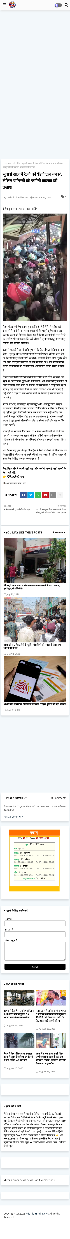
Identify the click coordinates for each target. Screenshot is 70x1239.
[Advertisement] (35, 49)
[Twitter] (30, 495)
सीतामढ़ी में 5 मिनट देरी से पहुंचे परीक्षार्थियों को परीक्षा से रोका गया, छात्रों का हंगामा (33, 646)
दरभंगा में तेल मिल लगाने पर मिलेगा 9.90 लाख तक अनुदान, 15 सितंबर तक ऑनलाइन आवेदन (19, 1014)
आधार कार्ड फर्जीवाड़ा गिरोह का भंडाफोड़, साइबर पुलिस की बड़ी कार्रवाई (35, 704)
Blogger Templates (32, 1224)
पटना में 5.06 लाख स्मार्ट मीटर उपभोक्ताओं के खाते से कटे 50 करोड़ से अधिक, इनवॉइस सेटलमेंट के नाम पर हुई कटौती (51, 1058)
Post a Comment (13, 816)
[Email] (53, 495)
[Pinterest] (45, 495)
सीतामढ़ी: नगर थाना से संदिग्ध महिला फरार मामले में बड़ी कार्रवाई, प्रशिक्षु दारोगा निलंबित (32, 587)
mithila (16, 163)
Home (6, 163)
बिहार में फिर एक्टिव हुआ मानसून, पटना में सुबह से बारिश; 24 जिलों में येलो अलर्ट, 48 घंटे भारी (18, 1057)
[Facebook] (23, 495)
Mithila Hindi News (37, 1213)
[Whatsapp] (38, 495)
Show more (59, 532)
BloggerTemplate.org (35, 1230)
